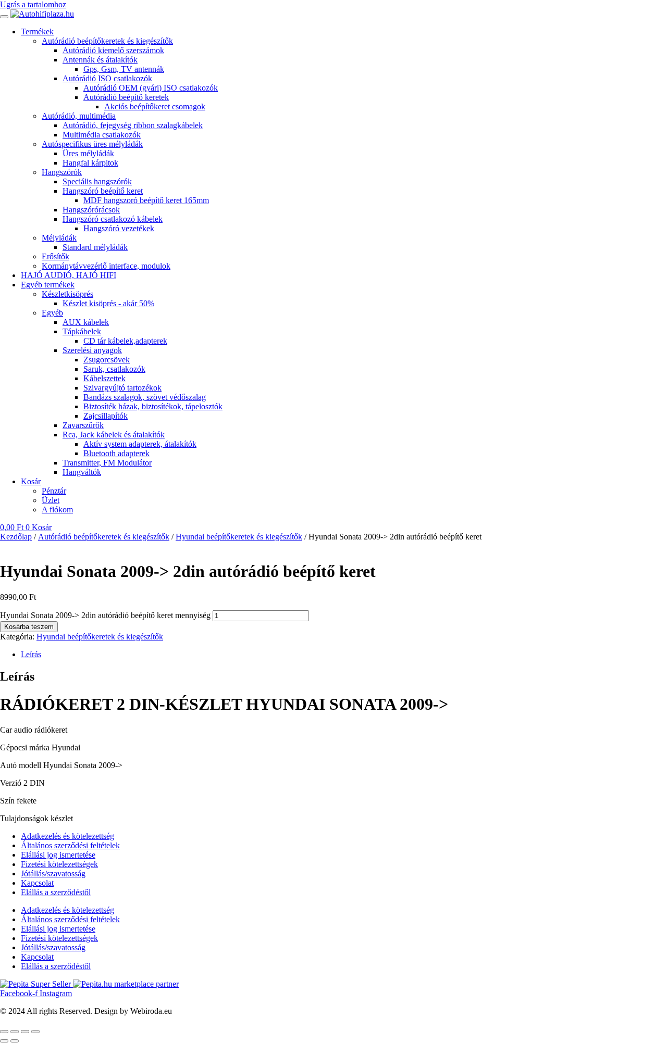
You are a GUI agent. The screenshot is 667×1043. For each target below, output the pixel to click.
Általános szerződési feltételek (70, 845)
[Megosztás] (25, 1031)
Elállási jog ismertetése (58, 854)
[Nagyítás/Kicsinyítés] (4, 1031)
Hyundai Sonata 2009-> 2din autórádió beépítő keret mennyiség (105, 615)
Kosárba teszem (29, 627)
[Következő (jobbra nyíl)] (14, 1040)
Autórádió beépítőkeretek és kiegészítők (103, 536)
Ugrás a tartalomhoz (33, 4)
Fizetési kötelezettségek (59, 864)
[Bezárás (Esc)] (35, 1031)
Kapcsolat (37, 882)
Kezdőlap (16, 536)
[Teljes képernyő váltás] (14, 1031)
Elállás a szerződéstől (56, 892)
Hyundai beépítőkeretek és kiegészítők (239, 536)
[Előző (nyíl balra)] (4, 1040)
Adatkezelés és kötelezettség (67, 836)
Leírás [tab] (31, 654)
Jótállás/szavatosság (53, 873)
